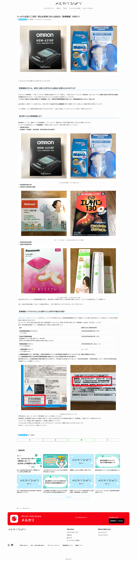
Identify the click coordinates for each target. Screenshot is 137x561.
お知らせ (69, 535)
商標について (79, 545)
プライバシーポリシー (53, 545)
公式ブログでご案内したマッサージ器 (29, 318)
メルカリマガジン (103, 535)
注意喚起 (31, 19)
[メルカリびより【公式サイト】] (68, 3)
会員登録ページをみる (116, 521)
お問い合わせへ (24, 545)
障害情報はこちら (68, 545)
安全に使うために (22, 19)
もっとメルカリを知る (73, 540)
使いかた (69, 538)
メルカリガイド (102, 532)
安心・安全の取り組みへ (38, 545)
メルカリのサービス (72, 532)
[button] (29, 440)
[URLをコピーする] (107, 440)
